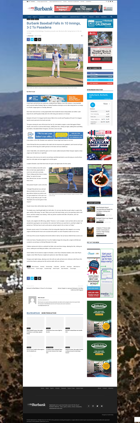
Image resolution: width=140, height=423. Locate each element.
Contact (65, 1)
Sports (49, 17)
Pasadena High (47, 268)
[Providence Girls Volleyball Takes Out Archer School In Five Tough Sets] (55, 342)
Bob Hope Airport (100, 214)
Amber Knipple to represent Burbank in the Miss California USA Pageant (70, 289)
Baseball (32, 19)
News (34, 17)
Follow (110, 76)
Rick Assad (30, 35)
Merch (97, 17)
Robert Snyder (56, 268)
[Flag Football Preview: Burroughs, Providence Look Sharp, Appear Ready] (35, 323)
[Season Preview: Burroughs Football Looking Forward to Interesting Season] (74, 342)
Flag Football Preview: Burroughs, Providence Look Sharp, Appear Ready (35, 332)
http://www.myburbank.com (43, 299)
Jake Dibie (63, 266)
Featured (64, 17)
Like (96, 74)
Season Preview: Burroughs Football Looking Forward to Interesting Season (74, 351)
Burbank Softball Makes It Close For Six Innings (39, 288)
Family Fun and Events (101, 235)
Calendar (82, 1)
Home (29, 17)
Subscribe (109, 83)
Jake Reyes (69, 266)
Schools (56, 17)
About (99, 380)
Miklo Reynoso (77, 266)
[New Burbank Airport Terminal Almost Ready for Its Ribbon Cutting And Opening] (91, 208)
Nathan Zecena (30, 268)
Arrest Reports (100, 221)
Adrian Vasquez (35, 266)
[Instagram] (108, 1)
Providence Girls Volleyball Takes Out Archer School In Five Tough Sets (54, 351)
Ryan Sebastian (64, 268)
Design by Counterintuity (107, 407)
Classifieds (104, 17)
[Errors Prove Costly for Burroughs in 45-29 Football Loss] (35, 342)
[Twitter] (110, 1)
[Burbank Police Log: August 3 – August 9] (91, 219)
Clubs (84, 17)
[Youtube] (112, 1)
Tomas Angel (73, 268)
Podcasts (91, 17)
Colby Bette (56, 266)
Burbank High (49, 266)
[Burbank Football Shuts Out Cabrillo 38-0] (74, 323)
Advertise (110, 380)
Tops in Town (71, 380)
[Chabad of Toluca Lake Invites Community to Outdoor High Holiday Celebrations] (91, 231)
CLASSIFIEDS (88, 1)
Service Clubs (79, 380)
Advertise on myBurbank (73, 1)
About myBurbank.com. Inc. (56, 1)
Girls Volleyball (50, 347)
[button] (111, 17)
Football (48, 328)
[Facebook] (106, 1)
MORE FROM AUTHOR (49, 313)
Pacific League (39, 268)
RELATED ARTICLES (33, 313)
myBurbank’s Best (74, 17)
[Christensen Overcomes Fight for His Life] (55, 323)
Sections (36, 19)
